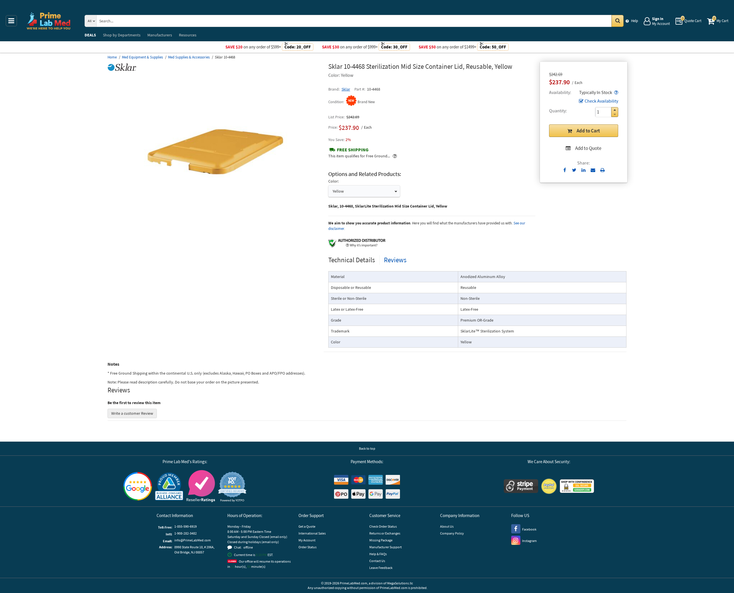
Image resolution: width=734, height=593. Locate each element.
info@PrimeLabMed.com (192, 540)
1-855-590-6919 (185, 526)
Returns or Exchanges (384, 533)
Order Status (307, 547)
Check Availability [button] (601, 101)
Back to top (367, 448)
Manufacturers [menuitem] (159, 35)
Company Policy (452, 533)
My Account (306, 540)
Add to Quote (588, 148)
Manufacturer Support (385, 547)
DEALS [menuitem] (90, 35)
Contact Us (377, 561)
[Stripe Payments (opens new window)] (521, 486)
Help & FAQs (378, 554)
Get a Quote (306, 526)
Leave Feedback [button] (381, 567)
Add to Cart (588, 131)
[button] (615, 92)
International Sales (312, 533)
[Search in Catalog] (618, 21)
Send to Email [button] (593, 170)
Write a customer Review (132, 413)
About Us (447, 526)
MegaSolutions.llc (400, 583)
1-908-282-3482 (185, 533)
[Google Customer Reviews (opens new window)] (137, 487)
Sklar (345, 89)
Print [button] (602, 170)
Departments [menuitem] (121, 35)
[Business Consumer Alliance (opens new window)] (169, 487)
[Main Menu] (11, 20)
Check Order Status (383, 526)
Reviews (395, 260)
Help (634, 20)
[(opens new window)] (215, 216)
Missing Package (381, 540)
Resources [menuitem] (187, 35)
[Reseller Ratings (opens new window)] (200, 487)
